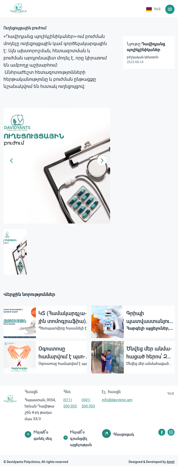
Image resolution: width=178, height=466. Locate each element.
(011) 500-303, (70, 402)
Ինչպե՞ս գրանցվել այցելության (81, 438)
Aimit (171, 462)
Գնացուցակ (123, 434)
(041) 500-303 (88, 402)
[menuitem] (153, 9)
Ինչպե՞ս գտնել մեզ (43, 435)
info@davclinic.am (117, 399)
